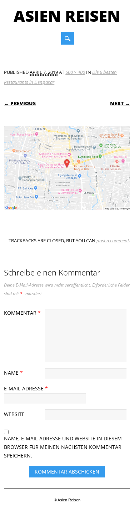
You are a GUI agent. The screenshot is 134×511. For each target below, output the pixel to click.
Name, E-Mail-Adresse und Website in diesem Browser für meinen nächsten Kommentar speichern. (63, 447)
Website (14, 414)
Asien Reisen (67, 15)
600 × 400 (75, 72)
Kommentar (22, 312)
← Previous (20, 103)
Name (13, 372)
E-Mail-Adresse (26, 388)
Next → (120, 103)
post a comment (112, 240)
